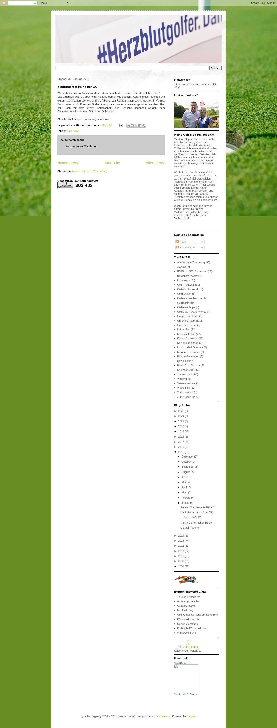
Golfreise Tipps (186, 307)
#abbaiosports (182, 218)
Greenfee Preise (186, 325)
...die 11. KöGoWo (191, 517)
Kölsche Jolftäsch (187, 342)
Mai (184, 482)
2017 (181, 441)
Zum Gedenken (186, 396)
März (184, 492)
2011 (181, 551)
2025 (181, 411)
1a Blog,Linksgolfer (188, 596)
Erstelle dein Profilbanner (186, 694)
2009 (181, 561)
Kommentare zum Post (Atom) (89, 171)
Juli (183, 477)
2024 (181, 416)
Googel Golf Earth (187, 316)
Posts (183, 241)
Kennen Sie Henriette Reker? (197, 507)
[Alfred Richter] (186, 691)
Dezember (187, 456)
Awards (181, 266)
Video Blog (183, 387)
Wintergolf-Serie (186, 632)
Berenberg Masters (188, 275)
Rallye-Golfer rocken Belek (196, 522)
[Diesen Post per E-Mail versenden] (128, 126)
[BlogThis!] (132, 126)
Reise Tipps (184, 360)
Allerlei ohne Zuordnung (191, 262)
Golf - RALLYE (185, 284)
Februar (186, 497)
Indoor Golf (183, 329)
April (184, 487)
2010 (181, 556)
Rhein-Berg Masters (189, 365)
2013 (181, 540)
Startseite (112, 163)
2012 (181, 545)
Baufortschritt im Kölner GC (196, 512)
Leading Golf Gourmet (190, 347)
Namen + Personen (188, 352)
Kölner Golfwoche (187, 338)
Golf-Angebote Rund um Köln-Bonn (197, 614)
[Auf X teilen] (136, 126)
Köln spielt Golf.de (188, 619)
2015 (181, 452)
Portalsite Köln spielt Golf (192, 628)
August (186, 472)
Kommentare (187, 247)
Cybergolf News (186, 605)
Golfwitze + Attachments (191, 311)
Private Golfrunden (188, 356)
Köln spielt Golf (186, 334)
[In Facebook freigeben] (140, 126)
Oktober (186, 461)
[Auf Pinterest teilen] (144, 126)
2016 (181, 446)
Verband (182, 378)
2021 (181, 421)
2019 (181, 431)
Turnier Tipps (185, 374)
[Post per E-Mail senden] (121, 125)
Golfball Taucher (190, 527)
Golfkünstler (184, 293)
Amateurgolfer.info (188, 601)
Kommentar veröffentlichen (81, 146)
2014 (181, 535)
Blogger (191, 716)
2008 (181, 566)
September (188, 466)
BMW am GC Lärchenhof (192, 271)
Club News (73, 131)
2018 (181, 436)
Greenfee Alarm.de (188, 320)
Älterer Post (155, 163)
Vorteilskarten (185, 392)
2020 (181, 426)
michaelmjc (164, 716)
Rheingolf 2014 (186, 369)
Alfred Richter (180, 663)
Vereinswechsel (186, 383)
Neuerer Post (68, 163)
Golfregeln (183, 302)
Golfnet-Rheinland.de (189, 298)
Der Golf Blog (185, 610)
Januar (185, 502)
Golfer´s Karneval (187, 289)
